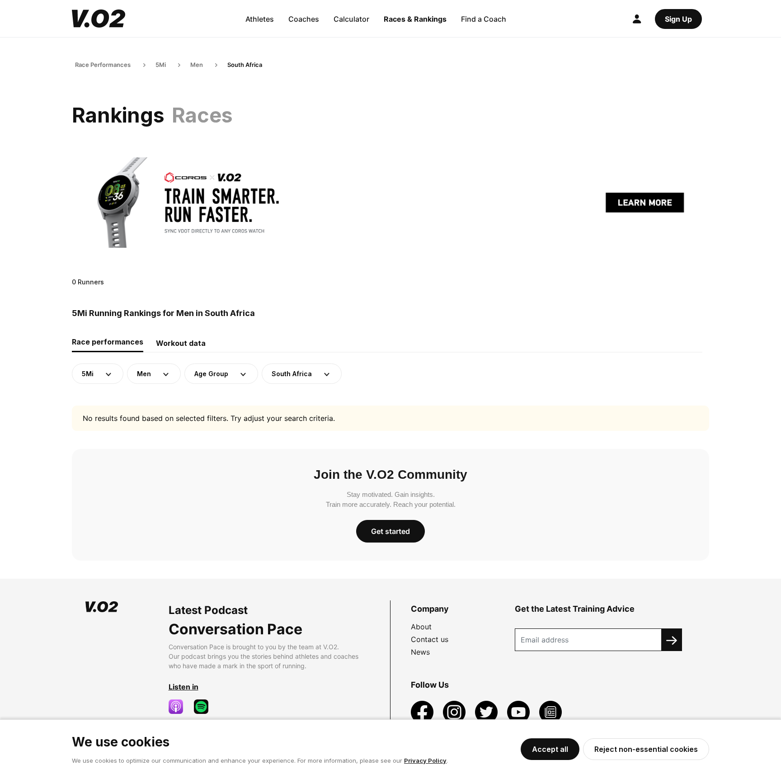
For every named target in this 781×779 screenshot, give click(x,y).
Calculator (351, 19)
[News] (550, 711)
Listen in (183, 686)
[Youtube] (519, 711)
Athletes (259, 19)
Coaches (303, 19)
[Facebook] (423, 711)
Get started (390, 531)
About (421, 626)
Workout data (181, 343)
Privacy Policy (425, 760)
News (420, 651)
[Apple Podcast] (179, 706)
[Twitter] (487, 711)
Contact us (429, 639)
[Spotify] (205, 706)
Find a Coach (483, 19)
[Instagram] (455, 711)
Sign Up (678, 19)
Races (202, 115)
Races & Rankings (415, 19)
